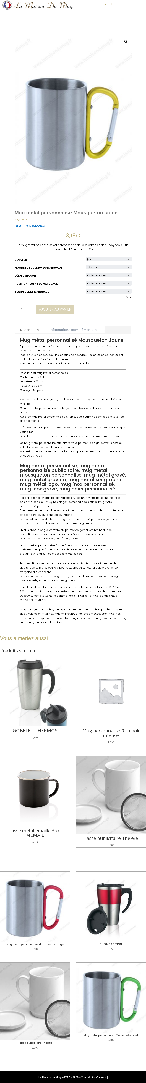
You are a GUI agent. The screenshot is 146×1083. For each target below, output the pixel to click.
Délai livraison (25, 275)
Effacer (128, 297)
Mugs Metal (21, 219)
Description (29, 330)
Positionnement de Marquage (36, 284)
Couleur (21, 259)
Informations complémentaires (75, 330)
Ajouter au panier (55, 309)
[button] (126, 41)
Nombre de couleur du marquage (38, 267)
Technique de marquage (32, 292)
